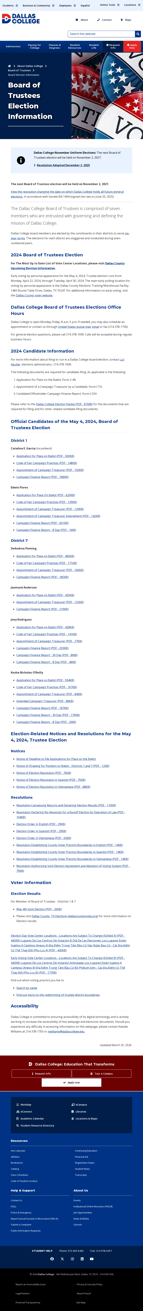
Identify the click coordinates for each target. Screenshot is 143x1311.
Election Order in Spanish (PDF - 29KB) (41, 831)
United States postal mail (74, 327)
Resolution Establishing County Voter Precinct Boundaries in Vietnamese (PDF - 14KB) (72, 859)
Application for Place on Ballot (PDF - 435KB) (45, 595)
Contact (106, 19)
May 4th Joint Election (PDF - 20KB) (39, 909)
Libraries (81, 1111)
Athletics (15, 1156)
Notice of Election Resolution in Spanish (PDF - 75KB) (50, 780)
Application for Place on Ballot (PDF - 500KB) (45, 456)
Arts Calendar (18, 1150)
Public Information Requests (26, 1230)
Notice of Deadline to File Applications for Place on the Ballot (56, 759)
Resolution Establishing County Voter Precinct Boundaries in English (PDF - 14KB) (69, 845)
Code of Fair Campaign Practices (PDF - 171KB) (46, 563)
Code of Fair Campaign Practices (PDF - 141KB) (46, 634)
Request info (43, 1073)
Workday (26, 1104)
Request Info (114, 46)
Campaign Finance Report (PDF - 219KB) (42, 609)
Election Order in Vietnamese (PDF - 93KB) (43, 838)
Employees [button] (65, 5)
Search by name (26, 988)
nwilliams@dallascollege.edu (66, 1031)
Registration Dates (85, 1162)
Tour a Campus (104, 1073)
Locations (86, 1118)
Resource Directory (37, 1125)
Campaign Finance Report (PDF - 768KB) (42, 477)
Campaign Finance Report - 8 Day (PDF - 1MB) (46, 530)
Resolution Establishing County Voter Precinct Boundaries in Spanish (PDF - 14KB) (70, 852)
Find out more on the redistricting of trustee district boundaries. (58, 995)
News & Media (81, 1218)
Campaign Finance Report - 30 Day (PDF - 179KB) (48, 715)
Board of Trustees (19, 70)
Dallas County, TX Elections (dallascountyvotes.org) (65, 916)
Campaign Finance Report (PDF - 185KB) (42, 577)
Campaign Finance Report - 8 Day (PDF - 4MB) (46, 662)
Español (85, 5)
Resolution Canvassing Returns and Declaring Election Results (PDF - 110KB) (66, 805)
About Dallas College (30, 66)
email (95, 327)
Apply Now (133, 46)
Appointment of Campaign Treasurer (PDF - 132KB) (50, 602)
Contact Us (16, 1200)
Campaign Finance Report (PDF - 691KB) (42, 523)
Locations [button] (130, 4)
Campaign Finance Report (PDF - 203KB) (42, 648)
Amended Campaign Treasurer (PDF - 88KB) (45, 701)
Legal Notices (23, 1293)
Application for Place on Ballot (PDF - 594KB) (45, 680)
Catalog (15, 1168)
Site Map (80, 1302)
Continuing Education (86, 1150)
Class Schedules (19, 1174)
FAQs (13, 1206)
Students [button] (8, 5)
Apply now (74, 1082)
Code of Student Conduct (24, 1181)
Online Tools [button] (108, 4)
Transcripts (81, 1174)
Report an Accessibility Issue (31, 1284)
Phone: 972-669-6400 (71, 1250)
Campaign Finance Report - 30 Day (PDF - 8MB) (47, 655)
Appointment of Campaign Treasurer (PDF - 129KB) (50, 509)
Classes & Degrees (55, 46)
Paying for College (34, 46)
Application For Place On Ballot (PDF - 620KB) (45, 495)
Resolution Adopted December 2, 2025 (63, 165)
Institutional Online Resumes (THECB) (93, 1206)
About (84, 19)
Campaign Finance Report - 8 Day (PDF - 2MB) (46, 722)
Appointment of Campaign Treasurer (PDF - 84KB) (49, 694)
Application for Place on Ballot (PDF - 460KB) (45, 556)
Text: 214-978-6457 (101, 1250)
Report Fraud (84, 1293)
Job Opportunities (83, 1212)
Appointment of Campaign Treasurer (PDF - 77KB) (49, 641)
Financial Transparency (28, 1302)
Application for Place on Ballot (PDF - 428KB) (45, 627)
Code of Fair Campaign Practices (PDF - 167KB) (46, 687)
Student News (82, 1168)
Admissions (13, 46)
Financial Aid (81, 1156)
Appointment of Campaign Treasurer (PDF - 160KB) (50, 570)
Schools (78, 1224)
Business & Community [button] (37, 5)
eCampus (81, 1104)
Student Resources (74, 46)
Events (77, 1200)
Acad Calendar (32, 1118)
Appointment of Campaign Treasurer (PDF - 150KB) (50, 470)
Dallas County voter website (34, 295)
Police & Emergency (21, 1212)
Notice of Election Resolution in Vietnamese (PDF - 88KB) (53, 787)
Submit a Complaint (21, 1224)
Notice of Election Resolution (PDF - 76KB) (43, 773)
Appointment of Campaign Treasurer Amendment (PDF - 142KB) (58, 516)
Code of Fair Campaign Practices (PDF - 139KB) (46, 502)
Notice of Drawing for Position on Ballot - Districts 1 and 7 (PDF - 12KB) (62, 766)
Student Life (94, 46)
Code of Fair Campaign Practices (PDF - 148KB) (46, 463)
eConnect (26, 1111)
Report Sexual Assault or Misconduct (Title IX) (34, 1218)
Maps (127, 19)
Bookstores (17, 1162)
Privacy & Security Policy (89, 1284)
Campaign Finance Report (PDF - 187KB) (42, 708)
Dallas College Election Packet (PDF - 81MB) (64, 404)
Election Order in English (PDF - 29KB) (40, 824)
